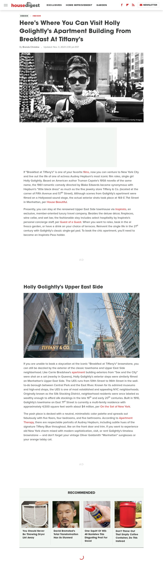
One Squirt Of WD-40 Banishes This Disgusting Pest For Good (96, 536)
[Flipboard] (127, 5)
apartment (78, 372)
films (86, 172)
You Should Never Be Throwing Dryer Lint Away (34, 534)
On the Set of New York (115, 406)
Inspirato (120, 209)
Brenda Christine (31, 47)
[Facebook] (121, 5)
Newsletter (150, 5)
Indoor (37, 15)
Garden (101, 5)
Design (24, 15)
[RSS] (133, 5)
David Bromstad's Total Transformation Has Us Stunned (66, 534)
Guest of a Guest (70, 222)
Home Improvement (79, 5)
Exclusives (54, 5)
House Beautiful (57, 202)
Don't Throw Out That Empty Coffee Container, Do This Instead (127, 536)
